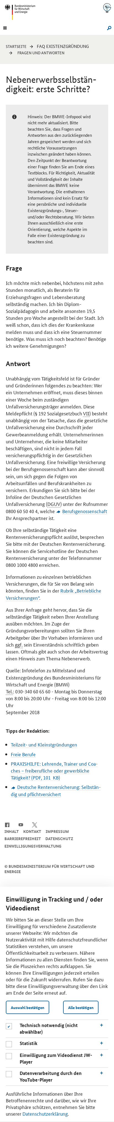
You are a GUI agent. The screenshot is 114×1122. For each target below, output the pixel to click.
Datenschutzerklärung (45, 1113)
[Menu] (5, 27)
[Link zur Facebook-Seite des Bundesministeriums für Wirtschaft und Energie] (7, 824)
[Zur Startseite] (107, 8)
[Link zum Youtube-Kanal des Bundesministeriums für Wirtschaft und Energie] (21, 824)
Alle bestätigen (81, 1007)
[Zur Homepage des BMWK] (22, 12)
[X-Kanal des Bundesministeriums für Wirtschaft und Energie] (34, 824)
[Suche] (108, 27)
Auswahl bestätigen (27, 1007)
